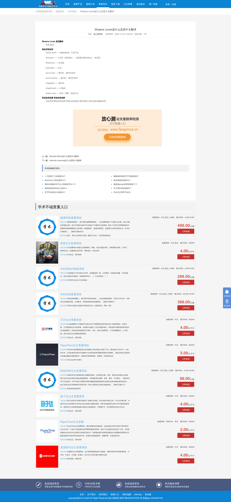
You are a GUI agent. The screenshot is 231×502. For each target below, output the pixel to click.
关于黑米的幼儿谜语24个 (55, 192)
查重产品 (78, 3)
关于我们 (91, 494)
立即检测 (186, 231)
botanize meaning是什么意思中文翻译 (65, 160)
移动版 (148, 494)
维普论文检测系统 (71, 243)
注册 (174, 4)
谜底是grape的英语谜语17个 (125, 184)
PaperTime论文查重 (72, 422)
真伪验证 (140, 3)
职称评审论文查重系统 (73, 371)
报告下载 (115, 3)
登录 (167, 4)
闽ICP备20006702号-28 (131, 497)
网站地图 (126, 494)
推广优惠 (153, 3)
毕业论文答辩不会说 (121, 192)
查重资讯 (103, 3)
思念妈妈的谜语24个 (122, 180)
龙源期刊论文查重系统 (73, 447)
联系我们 (103, 494)
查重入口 (115, 494)
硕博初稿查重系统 (71, 217)
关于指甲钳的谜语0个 (122, 188)
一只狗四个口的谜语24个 (55, 176)
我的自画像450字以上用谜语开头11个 (60, 184)
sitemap (138, 494)
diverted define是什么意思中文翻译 (64, 156)
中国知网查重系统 (43, 11)
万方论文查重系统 (71, 320)
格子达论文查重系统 (72, 396)
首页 (67, 3)
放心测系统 (98, 34)
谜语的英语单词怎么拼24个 (56, 188)
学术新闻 (72, 11)
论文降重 (128, 3)
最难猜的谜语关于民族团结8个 (126, 176)
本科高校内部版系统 (72, 269)
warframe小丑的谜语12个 (55, 180)
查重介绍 (90, 3)
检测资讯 (60, 11)
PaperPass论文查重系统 (74, 345)
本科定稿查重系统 (71, 294)
